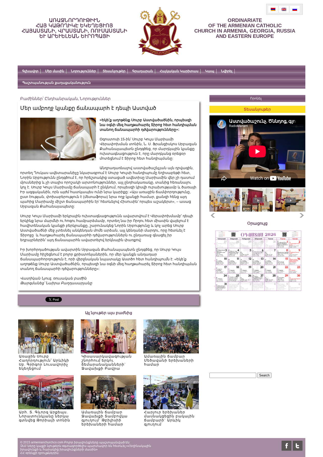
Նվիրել (226, 71)
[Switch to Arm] (273, 9)
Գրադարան (142, 71)
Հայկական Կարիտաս (179, 71)
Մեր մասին (54, 71)
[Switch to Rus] (295, 9)
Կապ (209, 71)
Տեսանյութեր (114, 71)
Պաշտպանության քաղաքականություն (56, 83)
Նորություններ (83, 71)
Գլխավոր (30, 71)
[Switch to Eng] (284, 9)
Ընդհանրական (61, 98)
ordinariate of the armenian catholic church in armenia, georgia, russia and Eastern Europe (244, 28)
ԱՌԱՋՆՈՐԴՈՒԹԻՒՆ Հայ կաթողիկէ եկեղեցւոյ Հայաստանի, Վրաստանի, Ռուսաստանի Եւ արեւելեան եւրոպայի (74, 28)
